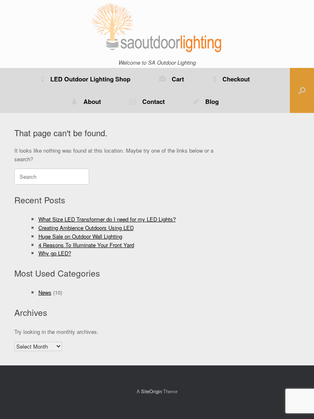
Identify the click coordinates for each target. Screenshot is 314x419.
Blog (212, 101)
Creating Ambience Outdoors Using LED (86, 228)
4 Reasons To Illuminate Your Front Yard (86, 245)
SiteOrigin (151, 391)
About (92, 101)
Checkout (236, 78)
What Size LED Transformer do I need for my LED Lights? (107, 219)
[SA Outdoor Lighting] (157, 27)
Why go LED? (54, 253)
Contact (153, 101)
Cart (178, 78)
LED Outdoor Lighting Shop (90, 78)
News (45, 292)
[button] (302, 90)
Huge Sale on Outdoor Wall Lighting (80, 236)
